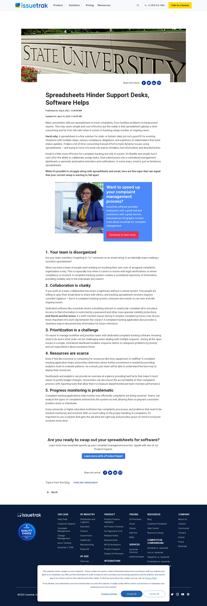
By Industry (87, 514)
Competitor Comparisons (155, 541)
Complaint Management (85, 483)
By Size (84, 556)
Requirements (111, 540)
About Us (182, 519)
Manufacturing (87, 544)
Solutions (74, 5)
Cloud (132, 524)
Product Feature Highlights (112, 520)
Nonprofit (84, 549)
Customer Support (66, 524)
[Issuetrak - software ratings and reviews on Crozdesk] (20, 532)
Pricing (90, 5)
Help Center (153, 528)
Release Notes (111, 535)
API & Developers (112, 544)
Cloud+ (132, 528)
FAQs (131, 537)
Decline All (154, 594)
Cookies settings (109, 594)
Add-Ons (133, 533)
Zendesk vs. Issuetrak (157, 548)
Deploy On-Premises (113, 553)
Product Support (112, 549)
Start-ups (84, 561)
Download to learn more (122, 235)
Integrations (112, 561)
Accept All (131, 594)
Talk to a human (180, 5)
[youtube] (183, 595)
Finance (84, 531)
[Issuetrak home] (31, 5)
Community (183, 528)
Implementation (136, 556)
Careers (182, 524)
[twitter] (172, 595)
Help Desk (62, 519)
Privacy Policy (151, 578)
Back (54, 492)
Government (86, 535)
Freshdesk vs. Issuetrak (158, 561)
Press (181, 542)
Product (58, 5)
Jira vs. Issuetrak (155, 552)
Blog (149, 519)
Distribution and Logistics (87, 520)
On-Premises (135, 519)
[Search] (138, 5)
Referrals (182, 546)
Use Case (63, 514)
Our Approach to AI (113, 531)
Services (134, 544)
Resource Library (155, 533)
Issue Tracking (64, 543)
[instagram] (177, 595)
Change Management (64, 537)
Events (181, 537)
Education (85, 526)
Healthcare (85, 540)
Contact (182, 533)
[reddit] (188, 595)
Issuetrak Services (133, 550)
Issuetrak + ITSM (65, 547)
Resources (104, 5)
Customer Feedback (157, 524)
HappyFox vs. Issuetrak (158, 557)
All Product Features (113, 526)
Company (184, 514)
